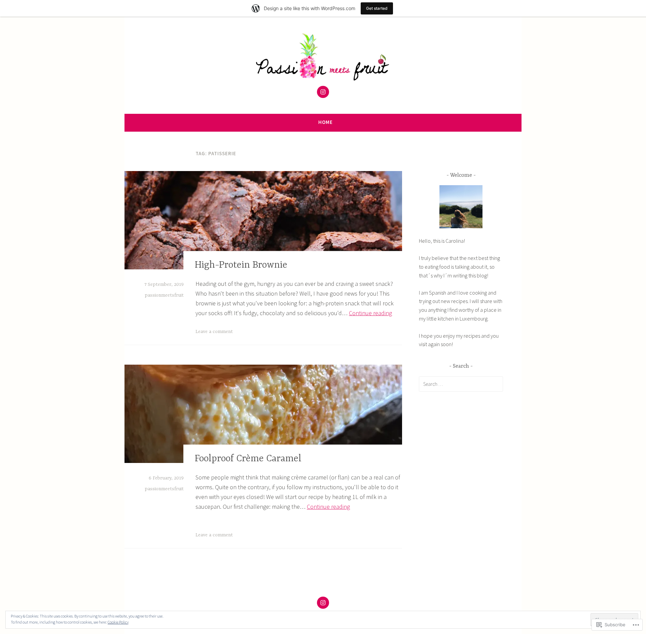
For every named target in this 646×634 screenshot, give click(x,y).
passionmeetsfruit (164, 295)
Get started (377, 8)
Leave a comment (214, 331)
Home (325, 122)
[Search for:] (461, 383)
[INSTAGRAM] (323, 602)
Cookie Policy (118, 622)
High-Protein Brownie (241, 265)
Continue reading (370, 313)
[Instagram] (323, 92)
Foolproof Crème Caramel (248, 459)
